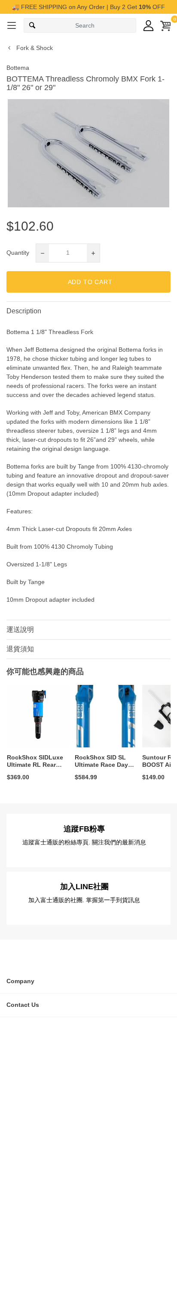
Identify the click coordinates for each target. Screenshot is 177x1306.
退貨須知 (20, 649)
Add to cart (90, 281)
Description (23, 311)
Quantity (17, 252)
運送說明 (20, 629)
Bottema (17, 67)
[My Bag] (165, 25)
